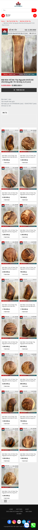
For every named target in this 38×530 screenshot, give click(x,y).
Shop (27, 509)
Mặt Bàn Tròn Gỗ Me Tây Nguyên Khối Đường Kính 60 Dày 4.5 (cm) (10, 492)
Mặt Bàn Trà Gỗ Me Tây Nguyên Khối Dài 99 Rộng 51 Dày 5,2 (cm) (10, 156)
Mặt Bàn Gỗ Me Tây (25, 21)
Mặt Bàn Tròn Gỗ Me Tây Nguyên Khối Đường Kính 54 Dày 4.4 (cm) (28, 193)
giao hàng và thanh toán (14, 511)
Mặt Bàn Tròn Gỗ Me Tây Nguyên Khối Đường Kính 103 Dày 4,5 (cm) (10, 380)
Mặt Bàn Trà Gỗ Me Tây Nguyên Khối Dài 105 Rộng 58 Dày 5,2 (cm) (9, 305)
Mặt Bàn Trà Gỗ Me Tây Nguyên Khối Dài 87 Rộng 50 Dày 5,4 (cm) (10, 417)
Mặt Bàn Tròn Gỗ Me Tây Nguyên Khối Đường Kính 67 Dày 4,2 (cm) (28, 231)
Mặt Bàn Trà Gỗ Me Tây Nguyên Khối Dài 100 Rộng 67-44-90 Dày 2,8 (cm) (27, 342)
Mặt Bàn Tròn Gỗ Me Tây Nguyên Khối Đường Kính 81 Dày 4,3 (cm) (10, 193)
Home (3, 21)
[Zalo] (26, 525)
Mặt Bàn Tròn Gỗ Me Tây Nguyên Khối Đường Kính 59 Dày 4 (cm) (28, 268)
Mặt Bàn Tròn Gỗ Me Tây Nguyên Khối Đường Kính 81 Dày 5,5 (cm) (10, 268)
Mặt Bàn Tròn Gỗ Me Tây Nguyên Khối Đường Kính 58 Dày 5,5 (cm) (28, 454)
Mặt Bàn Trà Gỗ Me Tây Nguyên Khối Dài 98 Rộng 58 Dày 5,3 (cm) (28, 305)
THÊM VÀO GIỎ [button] (19, 90)
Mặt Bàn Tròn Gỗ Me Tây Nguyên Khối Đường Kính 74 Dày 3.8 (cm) (10, 231)
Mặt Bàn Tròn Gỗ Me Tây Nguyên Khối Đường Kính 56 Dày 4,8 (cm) (28, 417)
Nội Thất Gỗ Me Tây (12, 21)
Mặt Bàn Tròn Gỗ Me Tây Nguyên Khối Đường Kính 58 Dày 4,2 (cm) (10, 454)
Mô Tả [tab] (5, 113)
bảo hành (29, 511)
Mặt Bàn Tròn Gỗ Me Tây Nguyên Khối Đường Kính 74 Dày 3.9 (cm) (10, 342)
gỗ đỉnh (19, 513)
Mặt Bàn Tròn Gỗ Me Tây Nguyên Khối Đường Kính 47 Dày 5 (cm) (28, 380)
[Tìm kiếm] (34, 10)
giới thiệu (19, 509)
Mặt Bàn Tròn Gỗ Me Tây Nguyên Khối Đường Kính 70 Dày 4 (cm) (28, 156)
